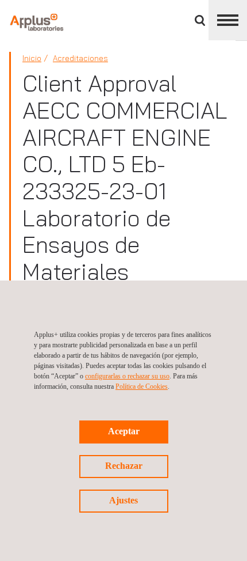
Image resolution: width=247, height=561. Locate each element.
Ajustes (123, 500)
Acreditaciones (80, 58)
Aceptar (124, 431)
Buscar (200, 20)
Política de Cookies (141, 386)
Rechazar (123, 466)
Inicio (31, 58)
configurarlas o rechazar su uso (127, 376)
